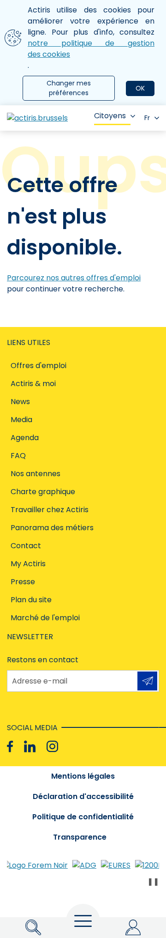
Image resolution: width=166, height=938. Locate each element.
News (20, 401)
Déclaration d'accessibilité (83, 796)
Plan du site (31, 599)
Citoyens (110, 115)
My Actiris (28, 563)
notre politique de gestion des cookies (91, 49)
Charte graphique (43, 491)
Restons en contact (42, 659)
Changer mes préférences (69, 88)
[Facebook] (10, 746)
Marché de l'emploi (45, 617)
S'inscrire (147, 681)
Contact (26, 545)
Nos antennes (35, 473)
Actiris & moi (33, 383)
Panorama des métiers (52, 527)
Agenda (25, 437)
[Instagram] (52, 746)
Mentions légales (83, 776)
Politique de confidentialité (83, 816)
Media (21, 419)
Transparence (80, 837)
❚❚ (153, 881)
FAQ (18, 455)
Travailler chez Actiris (50, 509)
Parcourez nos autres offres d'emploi (74, 277)
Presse (23, 581)
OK (140, 88)
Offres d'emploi (38, 365)
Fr (147, 117)
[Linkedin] (30, 746)
